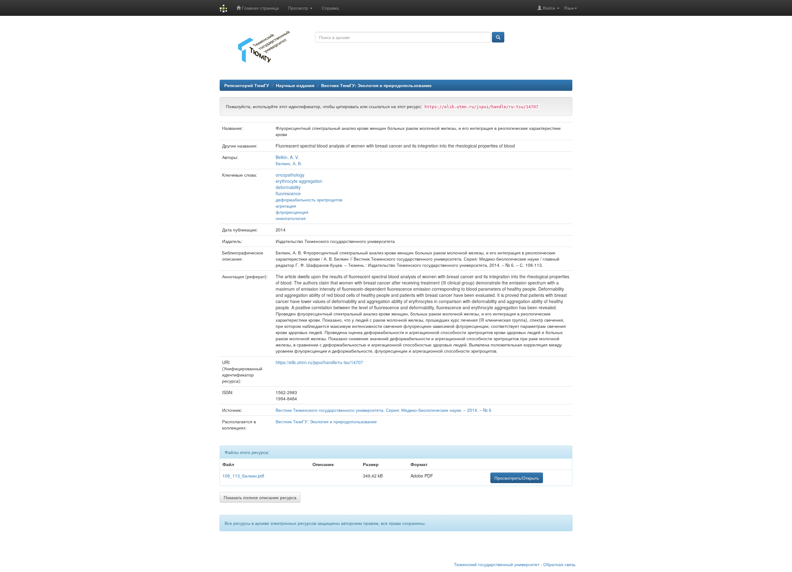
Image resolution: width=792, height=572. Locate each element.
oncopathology (290, 175)
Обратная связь (559, 564)
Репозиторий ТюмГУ (246, 85)
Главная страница (260, 8)
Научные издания (295, 85)
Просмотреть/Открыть (516, 478)
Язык (569, 8)
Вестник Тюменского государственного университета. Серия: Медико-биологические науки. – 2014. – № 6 (383, 410)
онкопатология (291, 218)
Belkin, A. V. (287, 157)
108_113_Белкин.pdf (243, 476)
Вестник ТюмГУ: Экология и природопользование (376, 85)
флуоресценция (292, 212)
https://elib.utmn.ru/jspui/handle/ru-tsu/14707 (319, 362)
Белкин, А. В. (289, 163)
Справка (330, 8)
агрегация (286, 206)
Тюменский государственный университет (496, 564)
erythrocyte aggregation (299, 181)
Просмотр (298, 8)
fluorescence (288, 193)
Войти (549, 8)
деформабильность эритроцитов (309, 199)
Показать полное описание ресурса (260, 497)
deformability (288, 187)
